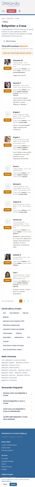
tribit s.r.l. (23, 433)
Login (3, 11)
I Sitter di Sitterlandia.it (9, 445)
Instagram (12, 437)
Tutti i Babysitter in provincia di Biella (14, 360)
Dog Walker (7, 337)
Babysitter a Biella (7, 373)
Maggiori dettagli (6, 481)
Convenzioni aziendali (9, 477)
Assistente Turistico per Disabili (13, 329)
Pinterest (20, 437)
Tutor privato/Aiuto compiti (12, 349)
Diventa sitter (6, 448)
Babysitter (10, 18)
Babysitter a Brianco (23, 375)
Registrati (11, 11)
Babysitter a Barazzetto (9, 370)
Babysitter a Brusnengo (9, 378)
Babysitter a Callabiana (9, 380)
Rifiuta (5, 484)
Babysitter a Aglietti (8, 362)
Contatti (4, 469)
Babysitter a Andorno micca (11, 365)
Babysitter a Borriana (8, 375)
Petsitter (19, 333)
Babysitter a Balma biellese (10, 368)
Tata (4, 313)
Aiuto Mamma (14, 313)
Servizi (4, 464)
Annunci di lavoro (7, 450)
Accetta (13, 484)
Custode (6, 341)
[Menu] (19, 11)
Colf (28, 337)
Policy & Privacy (7, 467)
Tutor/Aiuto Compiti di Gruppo (13, 345)
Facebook (5, 437)
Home (3, 18)
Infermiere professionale (11, 325)
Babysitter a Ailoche (22, 362)
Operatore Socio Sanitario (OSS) (13, 321)
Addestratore (19, 337)
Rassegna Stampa (7, 461)
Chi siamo (5, 458)
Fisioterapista (7, 333)
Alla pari (25, 313)
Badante (6, 317)
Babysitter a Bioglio (21, 373)
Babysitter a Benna (24, 370)
